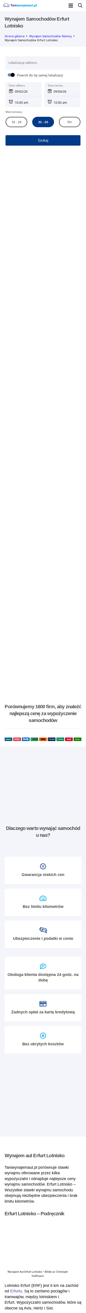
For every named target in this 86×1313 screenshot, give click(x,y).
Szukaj (43, 140)
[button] (70, 5)
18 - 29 (16, 122)
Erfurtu (16, 1291)
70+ (69, 122)
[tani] (20, 5)
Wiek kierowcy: (14, 111)
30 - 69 (43, 122)
